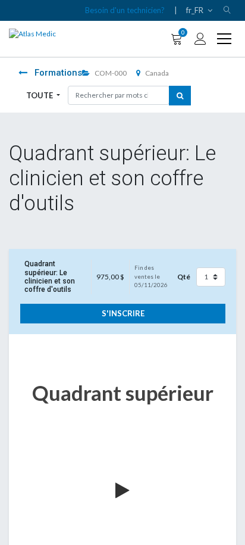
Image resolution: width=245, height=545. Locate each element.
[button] (227, 10)
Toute (40, 95)
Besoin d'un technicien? (125, 10)
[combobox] (118, 95)
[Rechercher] (180, 96)
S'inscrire (123, 313)
